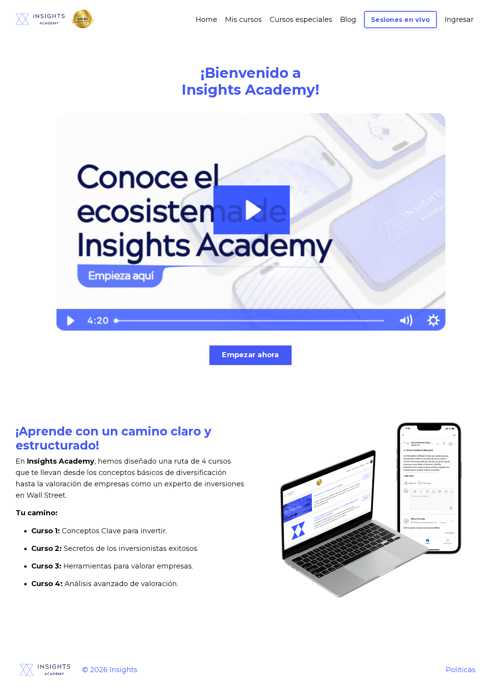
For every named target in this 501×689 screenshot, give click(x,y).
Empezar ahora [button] (250, 355)
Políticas (461, 670)
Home (206, 19)
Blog (348, 19)
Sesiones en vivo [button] (400, 19)
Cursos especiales (301, 19)
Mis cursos (243, 19)
